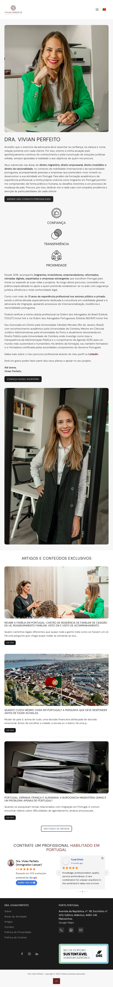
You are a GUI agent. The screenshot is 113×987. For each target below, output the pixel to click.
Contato (9, 927)
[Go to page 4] (87, 891)
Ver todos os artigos (56, 828)
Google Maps (66, 922)
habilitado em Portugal (73, 847)
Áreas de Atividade (15, 916)
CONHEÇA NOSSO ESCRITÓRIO (23, 379)
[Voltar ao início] (13, 9)
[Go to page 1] (80, 891)
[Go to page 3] (84, 891)
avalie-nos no (25, 882)
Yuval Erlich (77, 859)
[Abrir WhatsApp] (105, 979)
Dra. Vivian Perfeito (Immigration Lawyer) (29, 863)
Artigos (8, 921)
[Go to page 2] (82, 891)
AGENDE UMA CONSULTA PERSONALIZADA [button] (29, 199)
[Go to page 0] (77, 891)
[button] (97, 9)
